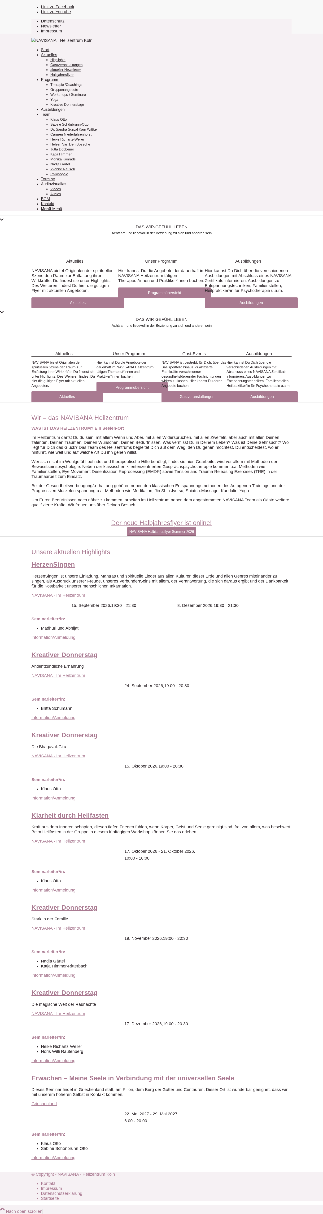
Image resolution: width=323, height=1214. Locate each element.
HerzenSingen (53, 564)
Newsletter (51, 26)
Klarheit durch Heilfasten (70, 815)
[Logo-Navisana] (61, 40)
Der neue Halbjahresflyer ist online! (161, 522)
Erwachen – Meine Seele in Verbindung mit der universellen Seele (132, 1078)
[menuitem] (166, 21)
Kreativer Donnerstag (64, 654)
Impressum (51, 31)
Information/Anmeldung (53, 637)
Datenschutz (53, 21)
